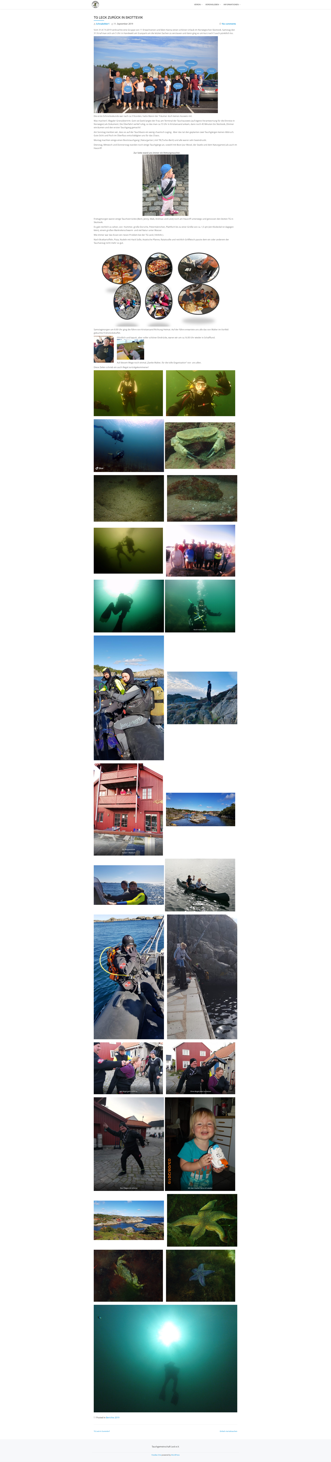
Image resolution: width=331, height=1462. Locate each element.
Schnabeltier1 (103, 23)
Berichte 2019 (112, 1417)
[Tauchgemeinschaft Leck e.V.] (96, 4)
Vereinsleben (212, 4)
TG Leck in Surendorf (102, 1431)
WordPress (175, 1455)
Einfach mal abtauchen (228, 1431)
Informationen (231, 4)
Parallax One (157, 1455)
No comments (229, 23)
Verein (197, 4)
